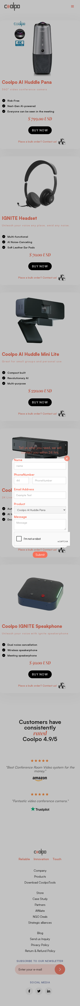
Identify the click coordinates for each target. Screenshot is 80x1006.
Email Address (24, 489)
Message (20, 516)
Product (19, 503)
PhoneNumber (24, 474)
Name (18, 459)
